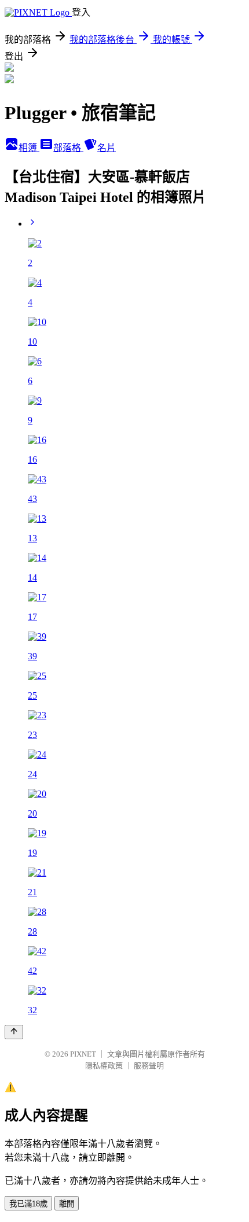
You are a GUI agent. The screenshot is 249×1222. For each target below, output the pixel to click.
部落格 (68, 148)
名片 (106, 148)
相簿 (29, 148)
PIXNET (83, 1054)
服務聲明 (149, 1065)
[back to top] (14, 1032)
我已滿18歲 (28, 1203)
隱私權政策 (104, 1065)
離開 (66, 1203)
